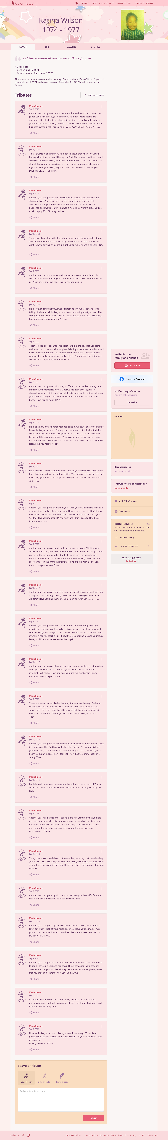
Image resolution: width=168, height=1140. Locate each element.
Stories (95, 46)
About (23, 46)
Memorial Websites (74, 1135)
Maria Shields (36, 106)
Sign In (84, 3)
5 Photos (119, 416)
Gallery (71, 46)
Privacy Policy (130, 1135)
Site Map (142, 1135)
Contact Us (153, 1135)
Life (47, 46)
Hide (148, 524)
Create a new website (103, 3)
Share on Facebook (136, 379)
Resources (104, 1135)
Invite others (124, 3)
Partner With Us (91, 1135)
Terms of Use (117, 1135)
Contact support (144, 3)
